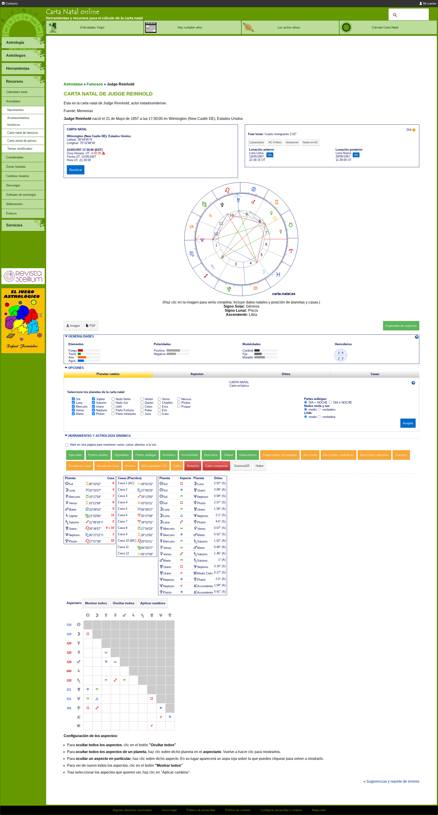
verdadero (328, 409)
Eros (165, 406)
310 (69, 625)
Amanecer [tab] (292, 142)
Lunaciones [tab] (256, 142)
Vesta (165, 399)
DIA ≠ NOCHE (342, 402)
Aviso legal (169, 810)
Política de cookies (237, 810)
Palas (148, 410)
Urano (100, 406)
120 (69, 643)
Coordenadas (14, 157)
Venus (80, 410)
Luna (79, 402)
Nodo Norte (123, 399)
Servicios (14, 225)
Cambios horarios (17, 176)
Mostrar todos (96, 603)
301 (69, 708)
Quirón (149, 402)
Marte (79, 414)
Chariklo (167, 402)
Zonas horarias (16, 166)
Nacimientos (15, 110)
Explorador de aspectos (401, 325)
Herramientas (17, 68)
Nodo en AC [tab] (310, 142)
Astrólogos (16, 55)
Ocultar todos (123, 603)
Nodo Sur (122, 402)
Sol (78, 399)
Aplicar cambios (152, 603)
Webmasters (14, 204)
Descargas (13, 185)
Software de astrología (21, 194)
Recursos (14, 81)
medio (313, 409)
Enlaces (11, 213)
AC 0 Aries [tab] (275, 142)
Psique (185, 406)
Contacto (11, 3)
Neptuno (101, 410)
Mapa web (319, 810)
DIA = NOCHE (318, 402)
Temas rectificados (19, 148)
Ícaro (165, 414)
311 (69, 699)
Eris (164, 410)
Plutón (100, 414)
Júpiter (100, 399)
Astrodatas (13, 101)
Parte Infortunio (126, 414)
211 (69, 689)
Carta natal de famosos (22, 132)
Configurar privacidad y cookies (281, 810)
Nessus (186, 399)
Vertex (149, 399)
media (313, 417)
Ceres (148, 406)
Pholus (185, 402)
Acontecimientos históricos (18, 121)
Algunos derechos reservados (132, 810)
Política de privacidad (201, 810)
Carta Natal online (72, 11)
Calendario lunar (16, 92)
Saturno (101, 402)
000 (69, 671)
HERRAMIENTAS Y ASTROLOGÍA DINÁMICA (99, 435)
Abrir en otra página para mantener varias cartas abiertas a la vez (113, 444)
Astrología (15, 42)
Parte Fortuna (125, 410)
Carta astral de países (21, 140)
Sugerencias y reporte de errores (392, 781)
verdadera (328, 417)
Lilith (119, 406)
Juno (148, 414)
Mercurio (81, 406)
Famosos (95, 84)
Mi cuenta (429, 3)
